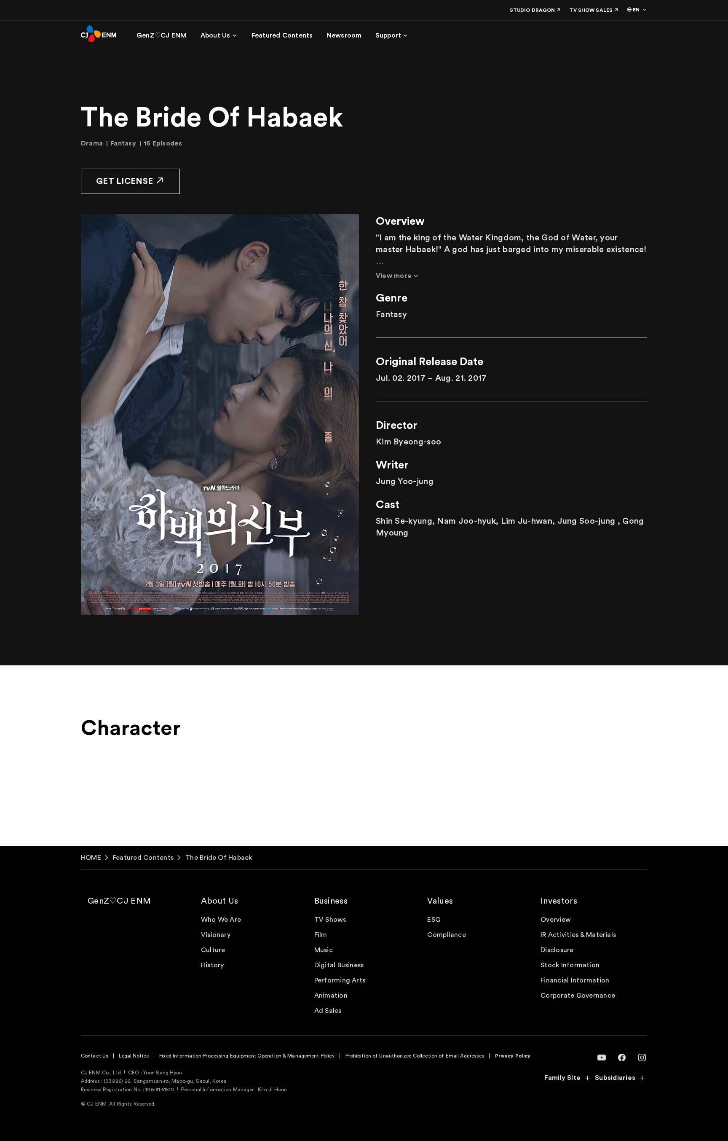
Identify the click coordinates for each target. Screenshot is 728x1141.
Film (320, 934)
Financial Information (575, 980)
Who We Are (221, 919)
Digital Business (339, 965)
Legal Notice (133, 1055)
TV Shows (330, 919)
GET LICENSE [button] (124, 181)
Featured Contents (143, 857)
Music (323, 950)
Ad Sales (328, 1010)
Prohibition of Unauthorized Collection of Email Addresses (414, 1055)
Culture (213, 950)
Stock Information (570, 965)
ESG (433, 919)
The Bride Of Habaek (218, 857)
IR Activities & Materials (578, 934)
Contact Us (94, 1055)
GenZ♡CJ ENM (119, 901)
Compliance (446, 934)
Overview (556, 919)
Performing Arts (340, 980)
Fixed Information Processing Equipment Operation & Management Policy (247, 1055)
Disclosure (557, 950)
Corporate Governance (578, 995)
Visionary (215, 934)
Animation (331, 995)
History (212, 965)
